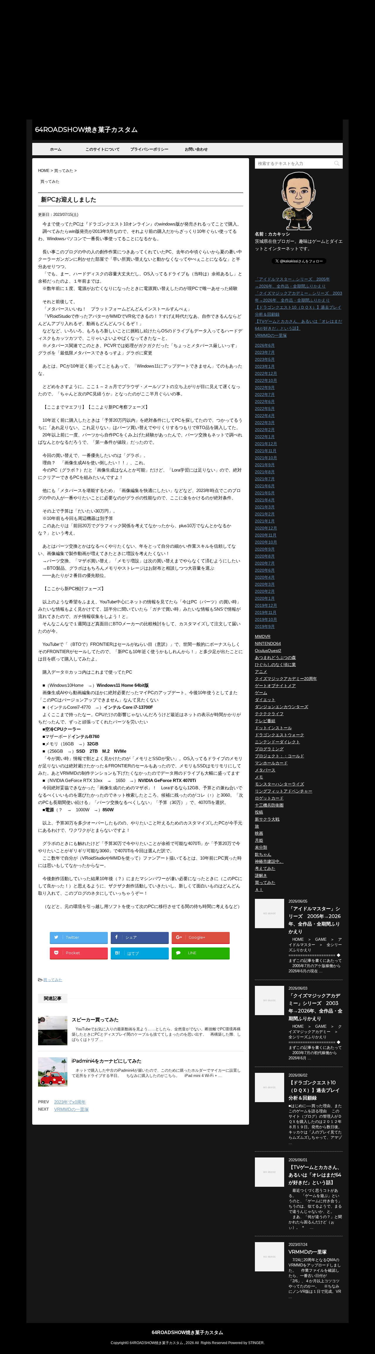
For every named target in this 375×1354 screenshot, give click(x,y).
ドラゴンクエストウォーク (279, 735)
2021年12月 (266, 443)
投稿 (259, 812)
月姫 (259, 840)
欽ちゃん (263, 854)
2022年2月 (265, 429)
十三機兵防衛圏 (269, 805)
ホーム (56, 149)
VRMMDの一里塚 (71, 1109)
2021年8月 (265, 471)
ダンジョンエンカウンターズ (281, 706)
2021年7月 (265, 479)
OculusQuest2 (268, 650)
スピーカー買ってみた (95, 1019)
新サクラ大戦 (267, 819)
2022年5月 (265, 408)
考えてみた (265, 868)
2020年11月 (266, 535)
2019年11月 (266, 612)
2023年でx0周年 (70, 1101)
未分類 (261, 847)
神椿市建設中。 (269, 861)
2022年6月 (265, 401)
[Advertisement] (187, 76)
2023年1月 (265, 366)
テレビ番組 (265, 720)
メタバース (265, 770)
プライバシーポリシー (149, 149)
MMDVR (262, 636)
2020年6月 (265, 570)
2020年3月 (265, 584)
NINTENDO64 (268, 643)
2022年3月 (265, 422)
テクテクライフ (269, 713)
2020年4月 (265, 577)
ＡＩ (259, 889)
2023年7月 (265, 352)
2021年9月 (265, 464)
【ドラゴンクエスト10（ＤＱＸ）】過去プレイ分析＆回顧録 (314, 1090)
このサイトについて (103, 149)
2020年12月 (266, 528)
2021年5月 (265, 493)
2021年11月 (266, 450)
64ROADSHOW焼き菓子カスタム (86, 130)
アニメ (261, 671)
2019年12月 (266, 605)
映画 (259, 833)
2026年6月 (265, 345)
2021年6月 (265, 486)
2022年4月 (265, 415)
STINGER (256, 1343)
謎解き (261, 875)
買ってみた (52, 980)
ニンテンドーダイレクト (277, 742)
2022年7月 (265, 394)
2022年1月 (265, 436)
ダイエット (265, 699)
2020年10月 (266, 542)
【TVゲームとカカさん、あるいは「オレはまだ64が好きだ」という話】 (315, 1175)
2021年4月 (265, 500)
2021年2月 (265, 514)
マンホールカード (271, 763)
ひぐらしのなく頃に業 (275, 664)
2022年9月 (265, 387)
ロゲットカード (269, 798)
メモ (259, 777)
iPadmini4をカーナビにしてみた (107, 1061)
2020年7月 (265, 563)
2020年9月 (265, 549)
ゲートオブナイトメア (275, 685)
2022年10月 (266, 380)
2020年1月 (265, 598)
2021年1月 (265, 521)
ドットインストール (273, 727)
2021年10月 (266, 457)
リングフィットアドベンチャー (283, 791)
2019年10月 (266, 619)
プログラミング (269, 749)
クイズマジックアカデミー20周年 (286, 678)
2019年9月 (265, 626)
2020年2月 (265, 591)
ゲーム (261, 692)
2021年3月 (265, 507)
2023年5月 (265, 359)
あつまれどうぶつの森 (275, 657)
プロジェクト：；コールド (279, 756)
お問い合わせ (196, 149)
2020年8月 (265, 556)
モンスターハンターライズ (279, 784)
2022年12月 (266, 373)
